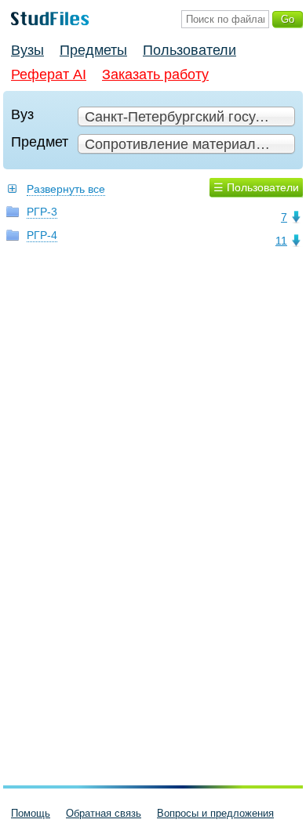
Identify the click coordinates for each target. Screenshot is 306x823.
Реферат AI (48, 74)
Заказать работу (155, 74)
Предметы (93, 50)
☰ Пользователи (256, 187)
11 (281, 240)
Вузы (27, 50)
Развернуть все (66, 189)
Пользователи (189, 50)
